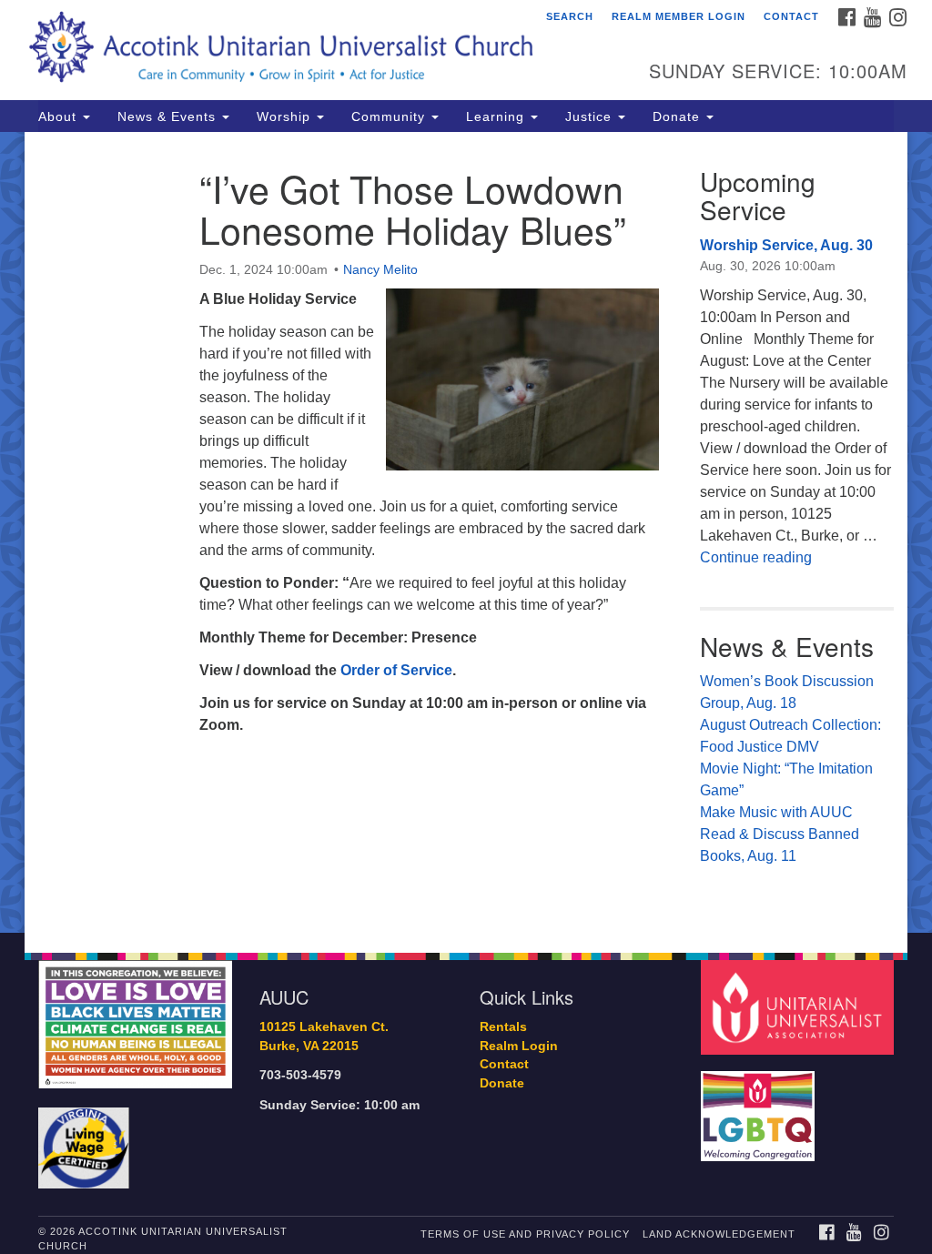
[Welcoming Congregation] (760, 1107)
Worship (286, 116)
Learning (497, 116)
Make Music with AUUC (776, 812)
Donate (678, 116)
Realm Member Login (678, 16)
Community (390, 116)
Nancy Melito (380, 269)
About (59, 116)
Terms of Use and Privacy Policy (525, 1234)
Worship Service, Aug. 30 (786, 245)
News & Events (168, 116)
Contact (791, 16)
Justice (590, 116)
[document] (466, 532)
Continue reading (756, 557)
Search (569, 16)
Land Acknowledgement (719, 1234)
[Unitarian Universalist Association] (799, 1007)
